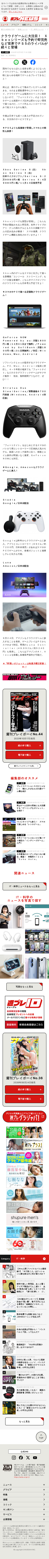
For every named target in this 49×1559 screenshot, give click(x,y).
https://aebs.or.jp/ (22, 1477)
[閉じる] (46, 7)
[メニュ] (45, 19)
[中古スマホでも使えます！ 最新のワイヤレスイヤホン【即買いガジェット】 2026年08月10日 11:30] (12, 942)
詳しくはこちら (15, 11)
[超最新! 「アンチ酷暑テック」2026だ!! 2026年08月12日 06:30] (12, 916)
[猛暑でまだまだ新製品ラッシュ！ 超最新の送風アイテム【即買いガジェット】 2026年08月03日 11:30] (12, 967)
